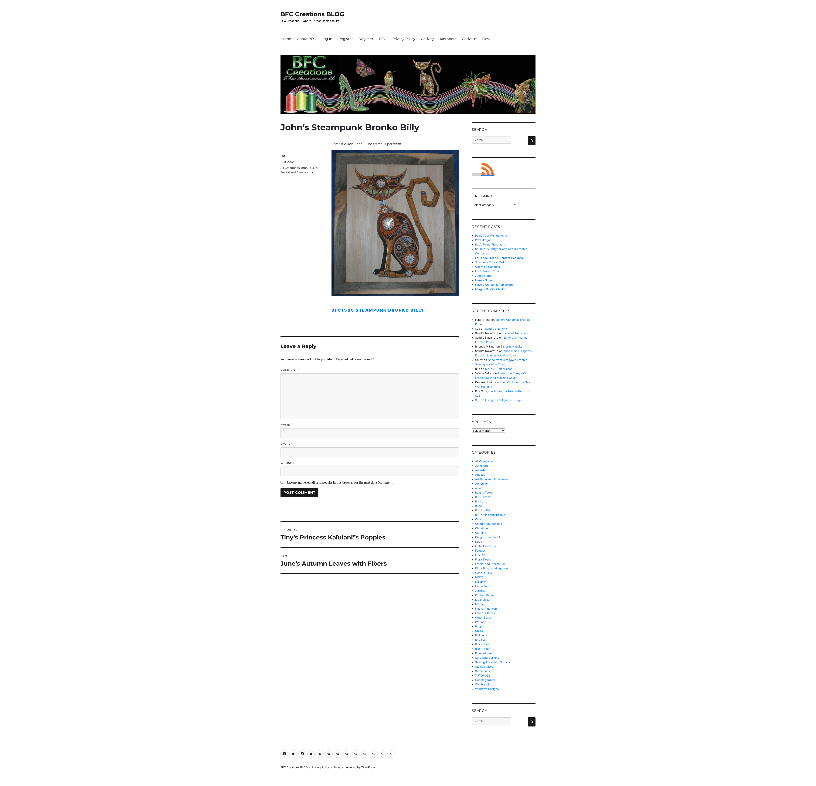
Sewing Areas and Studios (492, 662)
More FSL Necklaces (498, 368)
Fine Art (480, 555)
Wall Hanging (483, 684)
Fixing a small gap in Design (503, 400)
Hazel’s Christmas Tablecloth (494, 284)
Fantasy (480, 550)
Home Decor (483, 586)
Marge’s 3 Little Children (491, 289)
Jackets (480, 590)
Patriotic (480, 622)
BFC (382, 39)
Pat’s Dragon (483, 240)
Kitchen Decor (484, 595)
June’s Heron (484, 275)
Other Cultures (485, 613)
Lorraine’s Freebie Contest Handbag (499, 258)
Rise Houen (482, 648)
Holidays (480, 581)
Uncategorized (485, 680)
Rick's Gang (482, 644)
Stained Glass (484, 666)
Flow (486, 39)
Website (287, 462)
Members (448, 39)
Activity (427, 39)
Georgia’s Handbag (487, 266)
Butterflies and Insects (490, 514)
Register (345, 39)
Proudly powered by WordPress (354, 767)
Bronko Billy (309, 167)
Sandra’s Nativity (496, 328)
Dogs (478, 541)
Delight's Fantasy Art (489, 537)
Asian (478, 488)
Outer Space (483, 617)
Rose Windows (485, 653)
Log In (327, 39)
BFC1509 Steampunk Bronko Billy (378, 310)
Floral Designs (484, 559)
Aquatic (480, 474)
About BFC (306, 39)
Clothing (480, 532)
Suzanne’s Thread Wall (489, 262)
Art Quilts (481, 483)
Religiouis (481, 635)
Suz (283, 155)
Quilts (479, 631)
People (479, 626)
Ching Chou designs (488, 523)
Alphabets (482, 465)
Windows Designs (487, 689)
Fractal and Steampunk (296, 172)
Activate (469, 39)
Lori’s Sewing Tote (487, 271)
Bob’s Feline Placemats (490, 244)
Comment (290, 370)
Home (285, 39)
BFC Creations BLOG (312, 14)
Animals (480, 470)
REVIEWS (481, 639)
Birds (478, 506)
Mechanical (482, 599)
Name (286, 424)
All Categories (290, 167)
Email (286, 443)
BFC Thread (483, 497)
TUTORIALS (482, 675)
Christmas (481, 528)
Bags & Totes (483, 492)
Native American (486, 608)
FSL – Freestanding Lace (491, 568)
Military (480, 604)
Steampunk (482, 671)
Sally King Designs (487, 657)
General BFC (483, 573)
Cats (478, 519)
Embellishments (485, 546)
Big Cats (480, 501)
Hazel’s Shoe (483, 280)
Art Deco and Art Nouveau (492, 479)
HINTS (479, 577)
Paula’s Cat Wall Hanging (491, 235)
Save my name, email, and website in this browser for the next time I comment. (339, 482)
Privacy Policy (403, 39)
